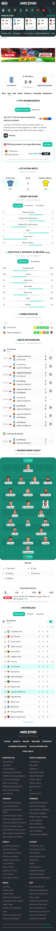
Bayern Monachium (36, 776)
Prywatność (47, 741)
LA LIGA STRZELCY (8, 864)
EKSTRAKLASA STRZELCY (11, 857)
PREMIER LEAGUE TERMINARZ (38, 817)
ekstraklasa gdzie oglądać (13, 816)
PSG (30, 790)
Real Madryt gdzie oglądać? (13, 901)
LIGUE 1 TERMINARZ (35, 831)
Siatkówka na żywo (36, 846)
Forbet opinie (8, 904)
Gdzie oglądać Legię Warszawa (14, 833)
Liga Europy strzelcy (10, 849)
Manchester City (35, 787)
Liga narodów (8, 794)
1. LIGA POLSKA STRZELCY (11, 878)
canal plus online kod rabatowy (15, 823)
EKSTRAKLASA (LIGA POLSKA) (12, 772)
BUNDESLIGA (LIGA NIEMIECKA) (12, 787)
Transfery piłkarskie (37, 871)
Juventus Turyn (35, 794)
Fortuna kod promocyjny (38, 890)
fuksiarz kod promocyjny (12, 908)
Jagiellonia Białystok (14, 332)
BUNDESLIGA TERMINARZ (37, 827)
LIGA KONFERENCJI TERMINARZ (39, 810)
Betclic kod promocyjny (38, 894)
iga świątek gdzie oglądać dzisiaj (12, 811)
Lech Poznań (11, 327)
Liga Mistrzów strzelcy (11, 846)
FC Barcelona (34, 762)
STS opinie (6, 887)
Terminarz (28, 93)
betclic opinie (34, 897)
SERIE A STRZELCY (8, 867)
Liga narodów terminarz (38, 835)
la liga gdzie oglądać (10, 806)
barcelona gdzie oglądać (12, 803)
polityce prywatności (47, 927)
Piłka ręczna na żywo (37, 849)
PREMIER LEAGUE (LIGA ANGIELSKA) (14, 776)
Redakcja (16, 741)
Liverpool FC (34, 769)
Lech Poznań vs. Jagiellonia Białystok (36, 33)
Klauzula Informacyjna (38, 746)
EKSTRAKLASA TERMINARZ (37, 813)
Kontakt (7, 741)
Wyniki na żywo (7, 16)
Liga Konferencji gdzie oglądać (14, 830)
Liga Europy (7, 765)
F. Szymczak (10, 568)
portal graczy (28, 751)
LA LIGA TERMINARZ (35, 820)
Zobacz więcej (28, 722)
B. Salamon (10, 573)
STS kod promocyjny (36, 887)
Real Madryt (34, 765)
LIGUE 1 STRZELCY (8, 874)
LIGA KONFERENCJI (9, 769)
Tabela (20, 93)
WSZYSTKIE (51, 16)
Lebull (5, 912)
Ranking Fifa (33, 860)
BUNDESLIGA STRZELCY (10, 871)
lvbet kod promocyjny (37, 908)
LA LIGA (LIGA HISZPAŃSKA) (11, 780)
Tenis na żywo (34, 853)
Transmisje (37, 93)
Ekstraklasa (17, 33)
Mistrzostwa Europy (37, 874)
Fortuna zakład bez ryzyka (39, 912)
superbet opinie (8, 894)
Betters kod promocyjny (12, 915)
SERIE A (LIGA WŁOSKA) (10, 783)
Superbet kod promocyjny (39, 901)
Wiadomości (47, 93)
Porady (32, 864)
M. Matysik (9, 578)
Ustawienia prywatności (17, 746)
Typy (9, 93)
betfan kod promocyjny (38, 904)
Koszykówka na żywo (37, 857)
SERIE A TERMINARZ (35, 824)
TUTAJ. (26, 599)
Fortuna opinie (8, 890)
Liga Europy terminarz (37, 806)
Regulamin (36, 741)
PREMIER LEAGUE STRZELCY (12, 860)
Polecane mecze (35, 867)
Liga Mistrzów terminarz (38, 803)
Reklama (26, 741)
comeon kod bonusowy (37, 919)
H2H (14, 93)
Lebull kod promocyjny (38, 915)
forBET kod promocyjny (12, 897)
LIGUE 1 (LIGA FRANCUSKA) (11, 790)
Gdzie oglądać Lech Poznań (12, 837)
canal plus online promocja (13, 819)
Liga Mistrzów (8, 762)
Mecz (4, 93)
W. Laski (33, 568)
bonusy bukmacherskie (11, 919)
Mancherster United (36, 772)
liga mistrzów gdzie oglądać (39, 878)
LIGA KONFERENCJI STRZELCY (12, 853)
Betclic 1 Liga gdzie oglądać (13, 826)
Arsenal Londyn (35, 780)
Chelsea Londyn (35, 783)
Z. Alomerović (35, 573)
